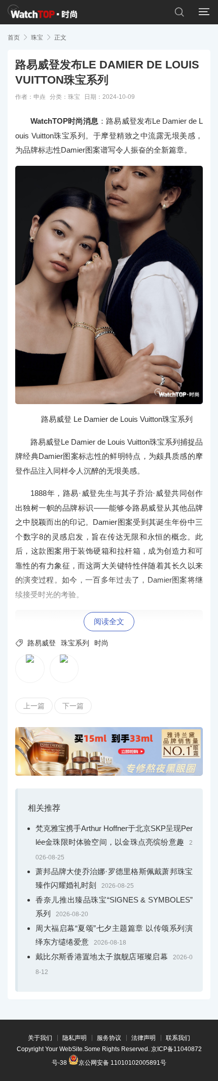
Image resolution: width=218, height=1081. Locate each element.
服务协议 (109, 1037)
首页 (14, 37)
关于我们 (40, 1037)
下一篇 (73, 706)
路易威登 (41, 643)
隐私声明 (74, 1037)
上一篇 (34, 706)
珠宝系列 (75, 643)
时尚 (101, 643)
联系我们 (178, 1037)
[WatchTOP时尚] (42, 12)
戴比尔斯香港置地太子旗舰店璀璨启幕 (101, 956)
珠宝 (37, 37)
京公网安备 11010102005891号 (122, 1062)
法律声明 (143, 1037)
